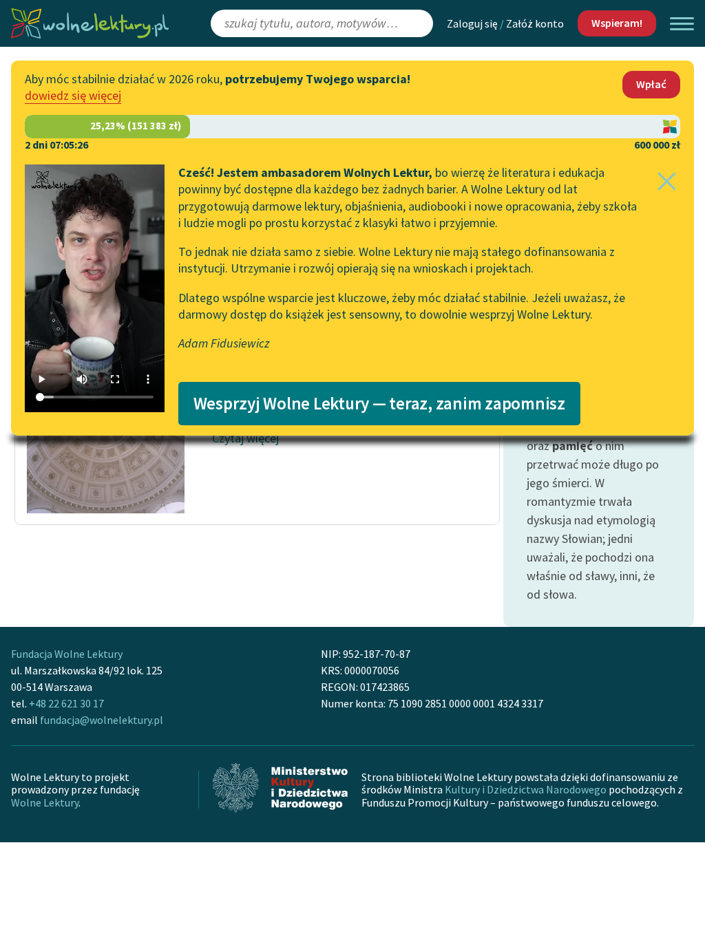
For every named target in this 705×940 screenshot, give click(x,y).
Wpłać (651, 84)
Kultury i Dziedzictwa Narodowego (526, 789)
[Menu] (682, 23)
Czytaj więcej (245, 438)
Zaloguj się (472, 23)
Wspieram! (616, 23)
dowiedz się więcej (73, 95)
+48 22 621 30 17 (66, 703)
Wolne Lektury (44, 802)
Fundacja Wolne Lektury (67, 654)
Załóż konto (535, 23)
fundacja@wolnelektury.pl (101, 720)
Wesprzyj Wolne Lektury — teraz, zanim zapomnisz (379, 403)
